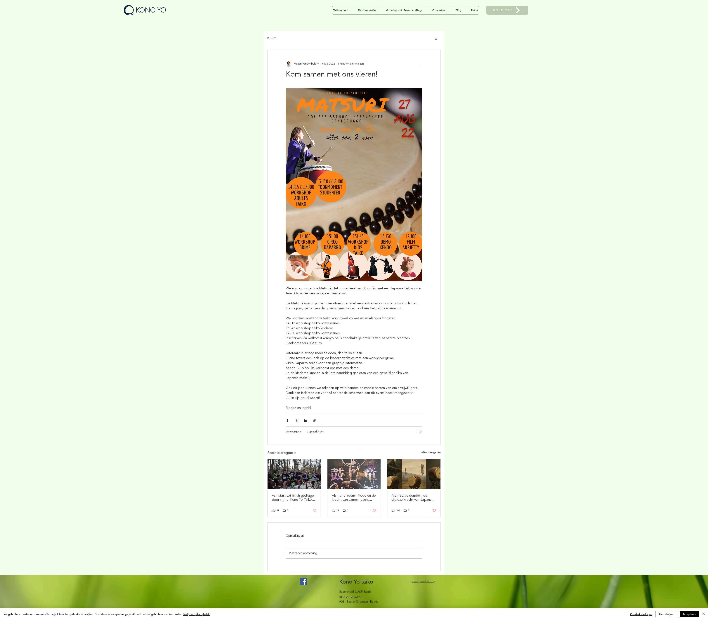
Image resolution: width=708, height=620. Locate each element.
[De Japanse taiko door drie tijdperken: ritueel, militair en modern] (413, 474)
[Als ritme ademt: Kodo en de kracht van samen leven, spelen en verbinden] (354, 474)
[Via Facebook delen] (287, 420)
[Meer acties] (420, 64)
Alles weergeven (431, 452)
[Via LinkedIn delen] (305, 420)
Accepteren (689, 614)
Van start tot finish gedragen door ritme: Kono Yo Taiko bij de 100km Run (294, 498)
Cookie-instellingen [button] (641, 614)
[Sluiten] (703, 614)
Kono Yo (272, 38)
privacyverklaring (423, 581)
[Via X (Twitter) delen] (296, 420)
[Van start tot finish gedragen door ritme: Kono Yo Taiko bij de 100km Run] (294, 474)
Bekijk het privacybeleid (196, 614)
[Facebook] (303, 581)
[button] (474, 10)
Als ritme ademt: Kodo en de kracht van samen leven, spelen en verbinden (354, 498)
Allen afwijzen (666, 614)
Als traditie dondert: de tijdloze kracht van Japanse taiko (412, 498)
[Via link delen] (314, 420)
